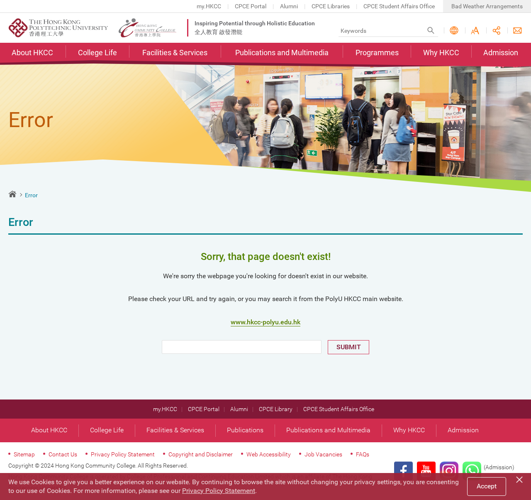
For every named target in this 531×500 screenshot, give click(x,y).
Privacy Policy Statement (123, 454)
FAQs (362, 454)
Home (12, 194)
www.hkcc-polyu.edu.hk (265, 322)
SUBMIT (348, 347)
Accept (487, 486)
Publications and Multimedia (282, 52)
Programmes (377, 52)
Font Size (475, 30)
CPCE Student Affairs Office (399, 6)
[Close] (520, 478)
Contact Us (517, 30)
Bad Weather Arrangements (487, 6)
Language (454, 30)
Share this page (496, 30)
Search (431, 30)
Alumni (289, 6)
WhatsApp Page (472, 471)
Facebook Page (403, 471)
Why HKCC (441, 52)
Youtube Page (426, 471)
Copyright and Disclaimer (200, 454)
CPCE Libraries (331, 6)
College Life (97, 52)
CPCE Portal (250, 6)
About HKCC (32, 52)
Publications (245, 430)
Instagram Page (449, 471)
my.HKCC (209, 6)
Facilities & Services (174, 52)
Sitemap (24, 454)
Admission (500, 52)
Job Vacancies (323, 454)
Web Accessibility (268, 454)
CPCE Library (275, 409)
